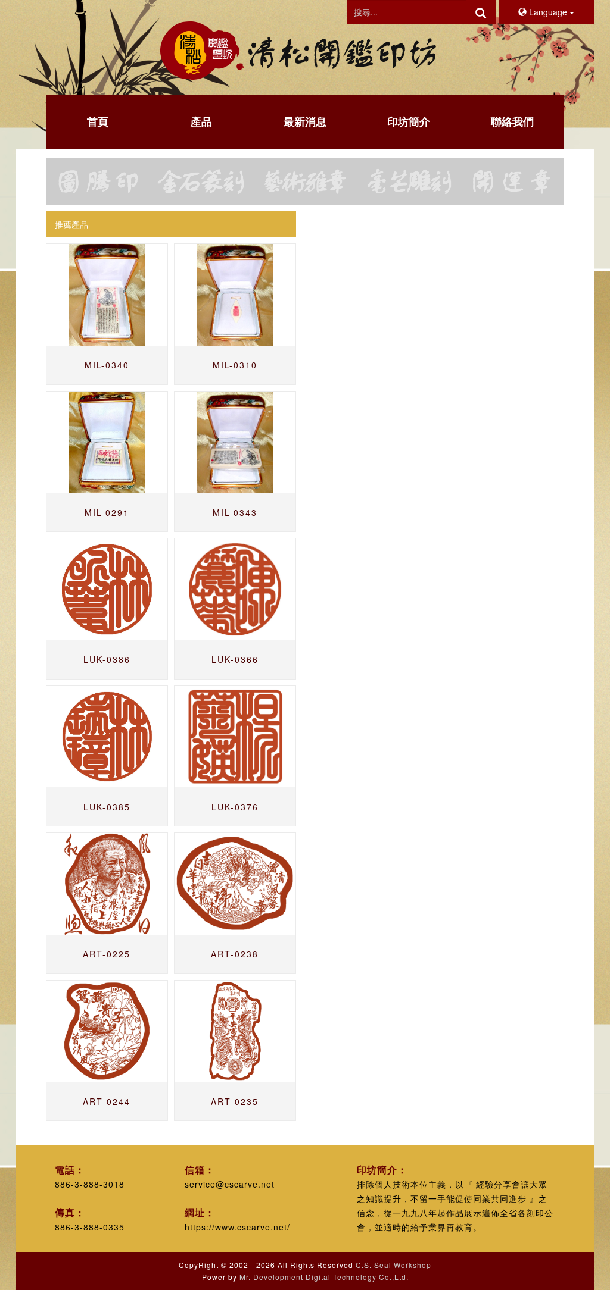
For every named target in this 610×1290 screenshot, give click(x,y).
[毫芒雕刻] (409, 181)
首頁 (97, 121)
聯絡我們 (512, 121)
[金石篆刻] (201, 181)
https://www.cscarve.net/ (237, 1227)
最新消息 (305, 121)
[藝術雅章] (305, 181)
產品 (201, 121)
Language (548, 12)
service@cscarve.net (230, 1184)
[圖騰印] (98, 181)
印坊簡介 (408, 121)
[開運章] (512, 181)
